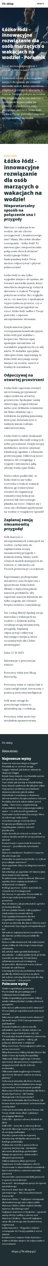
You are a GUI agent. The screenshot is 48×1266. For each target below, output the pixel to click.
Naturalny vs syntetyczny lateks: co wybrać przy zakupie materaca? (24, 861)
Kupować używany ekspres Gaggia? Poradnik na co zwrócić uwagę (20, 765)
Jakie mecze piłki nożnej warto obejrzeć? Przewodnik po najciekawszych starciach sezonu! (23, 1010)
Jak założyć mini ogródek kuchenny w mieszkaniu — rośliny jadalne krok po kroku (23, 953)
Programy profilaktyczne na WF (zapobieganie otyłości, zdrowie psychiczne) (18, 827)
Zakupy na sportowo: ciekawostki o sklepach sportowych (20, 1156)
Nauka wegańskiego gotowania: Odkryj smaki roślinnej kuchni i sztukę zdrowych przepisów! (22, 1001)
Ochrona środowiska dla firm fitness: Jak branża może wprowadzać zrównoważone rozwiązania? (23, 1103)
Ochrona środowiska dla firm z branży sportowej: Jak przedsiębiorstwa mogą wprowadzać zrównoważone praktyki (22, 1084)
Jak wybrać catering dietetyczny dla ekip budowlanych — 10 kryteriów (22, 979)
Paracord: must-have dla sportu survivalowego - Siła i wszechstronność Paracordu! (22, 1192)
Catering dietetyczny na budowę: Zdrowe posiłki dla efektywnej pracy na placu (23, 972)
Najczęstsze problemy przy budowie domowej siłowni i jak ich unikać (20, 790)
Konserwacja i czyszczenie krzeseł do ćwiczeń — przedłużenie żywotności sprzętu (21, 846)
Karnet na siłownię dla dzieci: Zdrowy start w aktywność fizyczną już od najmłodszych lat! (24, 926)
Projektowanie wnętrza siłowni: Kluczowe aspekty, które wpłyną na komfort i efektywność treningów (23, 881)
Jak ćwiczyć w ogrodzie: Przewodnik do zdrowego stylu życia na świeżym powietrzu (22, 897)
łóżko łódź (10, 155)
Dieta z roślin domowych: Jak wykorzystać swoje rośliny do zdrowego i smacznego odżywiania (23, 945)
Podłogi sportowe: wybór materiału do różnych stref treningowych (22, 889)
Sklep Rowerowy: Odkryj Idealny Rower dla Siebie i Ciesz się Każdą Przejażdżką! (23, 1054)
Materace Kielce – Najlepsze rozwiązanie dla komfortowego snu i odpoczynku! (23, 1201)
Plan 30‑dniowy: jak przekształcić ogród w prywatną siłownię (23, 905)
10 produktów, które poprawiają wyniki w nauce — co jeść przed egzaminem (23, 809)
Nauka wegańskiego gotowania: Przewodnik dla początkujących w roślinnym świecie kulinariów (19, 991)
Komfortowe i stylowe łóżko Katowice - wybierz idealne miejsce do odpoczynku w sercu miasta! (23, 1240)
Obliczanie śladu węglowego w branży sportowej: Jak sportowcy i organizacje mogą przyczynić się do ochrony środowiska (22, 1063)
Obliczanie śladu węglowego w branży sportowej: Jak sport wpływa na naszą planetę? (21, 1074)
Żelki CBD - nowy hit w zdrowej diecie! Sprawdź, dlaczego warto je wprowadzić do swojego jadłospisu (23, 1128)
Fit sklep (8, 3)
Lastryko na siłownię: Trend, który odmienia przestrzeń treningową (19, 959)
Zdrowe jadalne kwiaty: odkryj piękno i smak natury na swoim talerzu (21, 912)
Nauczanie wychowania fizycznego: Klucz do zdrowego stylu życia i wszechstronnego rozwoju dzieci (23, 817)
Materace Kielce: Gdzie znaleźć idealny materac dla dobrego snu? (22, 1207)
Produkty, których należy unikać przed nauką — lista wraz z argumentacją (21, 803)
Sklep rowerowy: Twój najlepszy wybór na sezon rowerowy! (23, 1047)
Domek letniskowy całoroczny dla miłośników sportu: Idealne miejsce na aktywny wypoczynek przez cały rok (21, 1029)
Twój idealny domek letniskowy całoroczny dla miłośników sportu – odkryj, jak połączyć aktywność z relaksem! (24, 1039)
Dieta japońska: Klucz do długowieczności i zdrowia (24, 867)
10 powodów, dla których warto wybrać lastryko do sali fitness (22, 966)
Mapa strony (10, 750)
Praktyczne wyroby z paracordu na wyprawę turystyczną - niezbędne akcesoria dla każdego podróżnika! (20, 1148)
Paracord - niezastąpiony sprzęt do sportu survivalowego (24, 1185)
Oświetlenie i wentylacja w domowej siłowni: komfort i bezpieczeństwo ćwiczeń (24, 797)
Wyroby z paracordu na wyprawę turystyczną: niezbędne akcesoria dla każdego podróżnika (21, 1138)
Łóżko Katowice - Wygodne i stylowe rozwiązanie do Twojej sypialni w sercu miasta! (22, 1231)
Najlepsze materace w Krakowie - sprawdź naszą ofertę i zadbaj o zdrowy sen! (24, 1213)
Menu (40, 4)
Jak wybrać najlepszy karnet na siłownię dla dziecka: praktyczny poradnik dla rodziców (22, 935)
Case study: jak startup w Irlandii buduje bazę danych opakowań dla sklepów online (23, 784)
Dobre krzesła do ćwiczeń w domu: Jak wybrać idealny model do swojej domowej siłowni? (23, 836)
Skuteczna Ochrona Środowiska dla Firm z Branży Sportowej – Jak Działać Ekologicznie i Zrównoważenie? (23, 1093)
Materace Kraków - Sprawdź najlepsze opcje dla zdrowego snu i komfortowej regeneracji (22, 1221)
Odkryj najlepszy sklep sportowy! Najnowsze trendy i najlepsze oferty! (21, 1162)
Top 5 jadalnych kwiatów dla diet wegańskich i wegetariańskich (18, 918)
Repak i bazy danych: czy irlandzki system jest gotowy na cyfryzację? (23, 778)
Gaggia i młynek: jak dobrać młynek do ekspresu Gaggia (21, 771)
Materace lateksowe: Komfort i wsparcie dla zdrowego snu (23, 854)
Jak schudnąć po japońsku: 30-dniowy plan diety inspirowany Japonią (23, 873)
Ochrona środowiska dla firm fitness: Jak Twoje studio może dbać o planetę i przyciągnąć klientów (22, 1112)
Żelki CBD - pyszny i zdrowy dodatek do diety (22, 1121)
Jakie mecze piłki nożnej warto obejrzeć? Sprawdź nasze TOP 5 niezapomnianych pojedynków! (23, 1020)
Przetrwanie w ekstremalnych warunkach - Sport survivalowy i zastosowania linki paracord (24, 1170)
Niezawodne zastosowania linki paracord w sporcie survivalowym (23, 1178)
